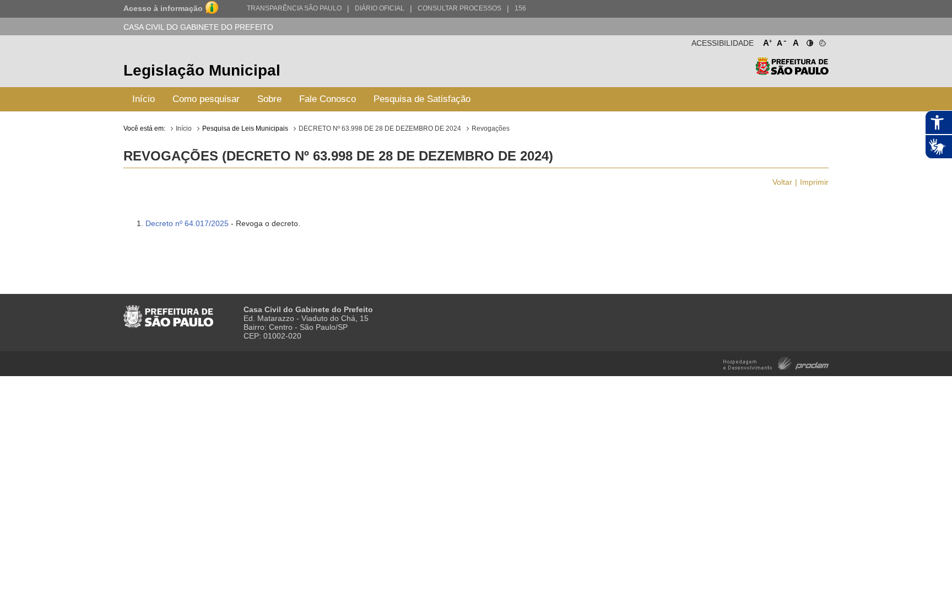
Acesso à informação (163, 8)
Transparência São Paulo (294, 8)
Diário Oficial (379, 8)
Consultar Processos (459, 8)
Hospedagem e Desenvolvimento (776, 362)
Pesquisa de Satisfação (422, 99)
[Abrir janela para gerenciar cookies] (821, 40)
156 (520, 8)
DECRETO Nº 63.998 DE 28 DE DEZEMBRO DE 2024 (380, 128)
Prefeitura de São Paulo (792, 72)
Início (143, 99)
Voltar (782, 182)
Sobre (269, 99)
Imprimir (814, 182)
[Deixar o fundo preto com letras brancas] (809, 40)
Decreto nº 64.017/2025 (187, 223)
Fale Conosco (327, 99)
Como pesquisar (206, 99)
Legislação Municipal (201, 70)
